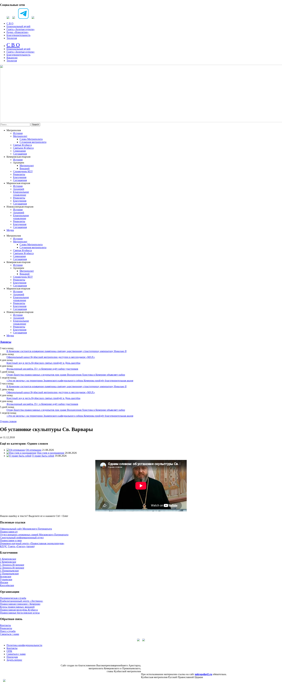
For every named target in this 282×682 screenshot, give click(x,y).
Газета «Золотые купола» (21, 29)
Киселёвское (7, 585)
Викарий (25, 168)
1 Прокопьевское (9, 570)
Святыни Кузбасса (23, 148)
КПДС (3, 546)
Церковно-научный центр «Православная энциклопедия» (32, 543)
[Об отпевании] (16, 450)
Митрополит (20, 136)
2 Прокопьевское (9, 573)
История (18, 133)
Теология (12, 38)
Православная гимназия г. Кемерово (20, 604)
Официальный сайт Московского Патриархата (26, 528)
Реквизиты (19, 174)
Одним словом (8, 421)
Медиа (10, 230)
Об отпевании (33, 450)
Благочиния (19, 177)
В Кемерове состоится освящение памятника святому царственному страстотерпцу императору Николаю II (66, 351)
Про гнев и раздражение (50, 452)
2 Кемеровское (8, 561)
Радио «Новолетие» (18, 32)
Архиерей (18, 189)
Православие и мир (11, 540)
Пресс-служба (8, 631)
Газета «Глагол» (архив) (21, 546)
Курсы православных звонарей (17, 606)
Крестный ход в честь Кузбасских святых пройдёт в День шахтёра (43, 363)
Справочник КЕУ (23, 171)
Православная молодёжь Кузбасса (19, 609)
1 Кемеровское (8, 559)
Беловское (5, 576)
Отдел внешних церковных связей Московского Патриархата (34, 534)
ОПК (9, 651)
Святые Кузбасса (22, 145)
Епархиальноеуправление (21, 193)
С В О (10, 23)
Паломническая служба (13, 598)
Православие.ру (9, 531)
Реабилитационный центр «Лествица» (21, 601)
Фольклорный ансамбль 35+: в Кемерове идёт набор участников (42, 368)
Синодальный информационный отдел (22, 537)
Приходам (12, 657)
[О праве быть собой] (19, 455)
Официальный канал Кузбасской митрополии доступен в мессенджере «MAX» (51, 357)
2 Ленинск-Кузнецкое (12, 567)
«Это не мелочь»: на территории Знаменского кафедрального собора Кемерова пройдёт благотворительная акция (70, 380)
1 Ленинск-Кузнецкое (12, 564)
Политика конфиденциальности (24, 645)
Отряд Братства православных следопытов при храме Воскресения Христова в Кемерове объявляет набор (66, 374)
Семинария (19, 150)
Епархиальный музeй (18, 48)
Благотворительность (18, 35)
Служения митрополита (33, 142)
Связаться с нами (9, 634)
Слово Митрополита (31, 139)
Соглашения (20, 153)
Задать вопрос (14, 660)
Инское (4, 582)
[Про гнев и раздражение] (21, 452)
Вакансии (12, 57)
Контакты (5, 625)
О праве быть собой (43, 455)
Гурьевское (6, 579)
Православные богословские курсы (20, 612)
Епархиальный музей (18, 26)
